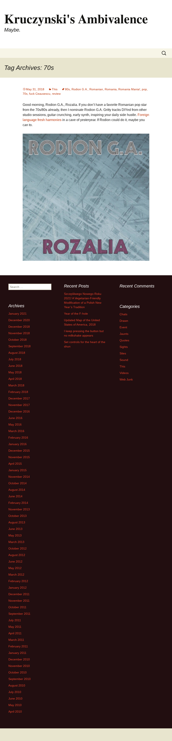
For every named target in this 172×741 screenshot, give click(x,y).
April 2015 (15, 463)
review (56, 93)
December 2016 (19, 411)
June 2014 (15, 496)
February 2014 (18, 502)
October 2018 (17, 339)
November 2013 (19, 509)
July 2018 (14, 359)
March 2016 (16, 431)
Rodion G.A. (80, 89)
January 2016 (17, 444)
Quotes (124, 340)
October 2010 (17, 672)
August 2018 (16, 352)
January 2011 (17, 653)
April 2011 (15, 633)
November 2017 (19, 405)
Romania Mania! (129, 89)
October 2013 (17, 516)
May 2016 (15, 424)
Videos (124, 373)
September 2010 (19, 679)
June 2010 (15, 698)
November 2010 (19, 666)
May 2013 (15, 535)
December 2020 (19, 320)
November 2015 (19, 457)
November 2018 (19, 333)
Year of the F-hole (76, 313)
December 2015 (19, 450)
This (54, 89)
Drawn (124, 320)
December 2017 (19, 398)
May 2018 (15, 372)
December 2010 (19, 659)
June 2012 (15, 561)
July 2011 (14, 620)
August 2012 (16, 555)
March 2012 (16, 574)
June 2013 (15, 529)
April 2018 (15, 378)
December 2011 (19, 594)
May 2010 (15, 705)
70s (25, 93)
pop (144, 89)
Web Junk (126, 379)
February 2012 (18, 581)
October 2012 (17, 548)
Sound (124, 360)
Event (123, 327)
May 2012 (15, 568)
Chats (123, 314)
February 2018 (18, 392)
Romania (111, 89)
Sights (124, 347)
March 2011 (16, 639)
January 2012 (17, 587)
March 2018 (16, 385)
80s (67, 89)
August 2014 (16, 489)
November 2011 (19, 600)
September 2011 (19, 613)
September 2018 (19, 346)
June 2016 (15, 418)
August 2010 (16, 685)
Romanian (96, 89)
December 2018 (19, 326)
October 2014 (17, 483)
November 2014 (19, 476)
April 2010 (15, 711)
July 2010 (14, 692)
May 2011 (14, 626)
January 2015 (17, 470)
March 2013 (16, 542)
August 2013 (16, 522)
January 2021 (17, 313)
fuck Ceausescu (39, 93)
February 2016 (18, 437)
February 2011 (18, 646)
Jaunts (124, 333)
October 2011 (17, 607)
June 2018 (15, 365)
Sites (123, 353)
